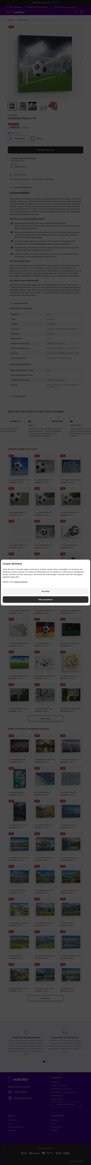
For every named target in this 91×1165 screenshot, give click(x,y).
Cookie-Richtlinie (20, 582)
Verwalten (45, 591)
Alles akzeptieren (45, 599)
